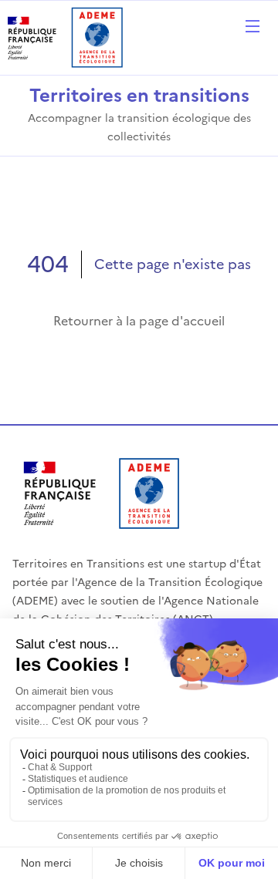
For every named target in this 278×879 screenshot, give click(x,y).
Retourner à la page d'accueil (139, 321)
